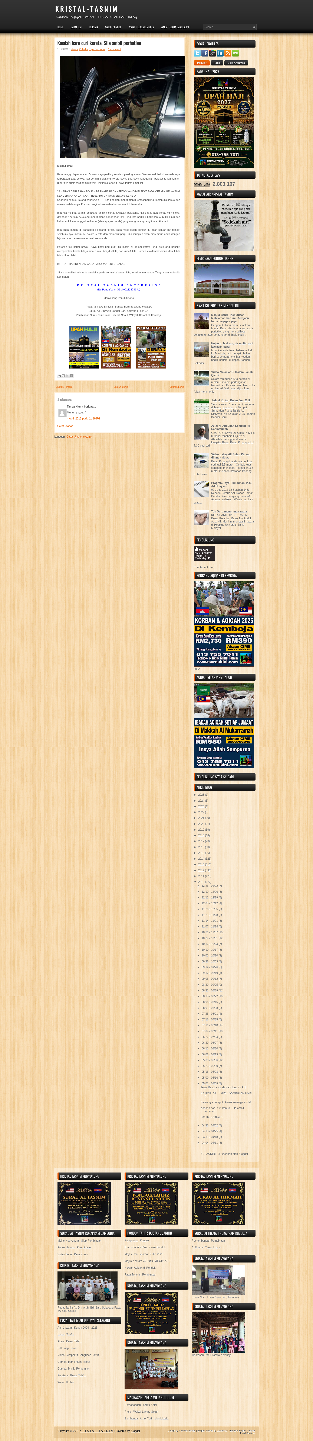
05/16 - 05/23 (210, 1071)
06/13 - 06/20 (210, 1048)
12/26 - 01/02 (210, 885)
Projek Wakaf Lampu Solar (141, 1411)
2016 (201, 847)
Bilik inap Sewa (66, 1348)
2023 (201, 806)
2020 (201, 824)
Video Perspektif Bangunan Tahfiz (78, 1355)
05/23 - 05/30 (210, 1066)
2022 (201, 812)
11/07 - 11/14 (210, 926)
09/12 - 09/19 (210, 973)
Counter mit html (204, 567)
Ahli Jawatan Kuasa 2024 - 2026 (77, 1327)
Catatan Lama (176, 387)
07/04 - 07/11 (210, 1031)
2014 (201, 858)
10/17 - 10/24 (210, 944)
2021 (201, 818)
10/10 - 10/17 (210, 949)
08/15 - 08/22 (210, 996)
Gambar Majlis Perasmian (73, 1368)
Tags (217, 62)
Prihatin (83, 49)
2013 (201, 864)
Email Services (248, 1433)
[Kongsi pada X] (67, 376)
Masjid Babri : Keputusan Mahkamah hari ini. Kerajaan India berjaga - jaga (230, 318)
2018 (201, 835)
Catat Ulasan (65, 426)
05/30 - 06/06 (210, 1060)
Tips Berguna (97, 49)
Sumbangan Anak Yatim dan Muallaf (147, 1418)
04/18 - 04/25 (210, 1131)
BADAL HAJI (76, 27)
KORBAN (93, 27)
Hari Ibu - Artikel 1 (212, 1117)
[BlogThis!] (63, 376)
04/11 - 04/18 (210, 1137)
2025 (201, 794)
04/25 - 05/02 (210, 1125)
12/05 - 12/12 (210, 903)
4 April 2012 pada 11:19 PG (83, 418)
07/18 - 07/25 (210, 1019)
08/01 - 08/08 (210, 1008)
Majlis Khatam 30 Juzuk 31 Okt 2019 (147, 1261)
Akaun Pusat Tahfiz (69, 1341)
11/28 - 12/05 (210, 909)
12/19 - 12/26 (210, 891)
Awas (74, 49)
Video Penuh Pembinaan (72, 1254)
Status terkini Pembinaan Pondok (145, 1247)
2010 (201, 882)
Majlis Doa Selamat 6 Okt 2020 (144, 1254)
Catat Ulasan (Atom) (79, 436)
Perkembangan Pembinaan (74, 1247)
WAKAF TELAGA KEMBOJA (141, 27)
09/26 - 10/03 (210, 961)
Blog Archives (236, 62)
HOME (60, 27)
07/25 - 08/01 (210, 1013)
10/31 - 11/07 (210, 932)
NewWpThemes (187, 1430)
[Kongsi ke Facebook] (71, 376)
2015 (201, 853)
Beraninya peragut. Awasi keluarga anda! (226, 1102)
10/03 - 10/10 (210, 955)
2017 (201, 841)
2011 (201, 876)
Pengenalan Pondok (137, 1240)
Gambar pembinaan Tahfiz (73, 1361)
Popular (202, 62)
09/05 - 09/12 (210, 978)
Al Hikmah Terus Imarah (206, 1247)
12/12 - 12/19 (210, 897)
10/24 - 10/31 (210, 938)
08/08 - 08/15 (210, 1002)
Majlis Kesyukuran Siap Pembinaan (79, 1240)
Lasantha (222, 1430)
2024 (201, 800)
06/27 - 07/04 (210, 1037)
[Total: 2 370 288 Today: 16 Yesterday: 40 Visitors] (204, 564)
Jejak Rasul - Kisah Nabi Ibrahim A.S (223, 1087)
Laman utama (121, 387)
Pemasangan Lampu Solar (141, 1404)
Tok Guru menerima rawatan (229, 511)
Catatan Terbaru (64, 387)
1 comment (114, 49)
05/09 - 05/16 (210, 1077)
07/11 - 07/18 (210, 1025)
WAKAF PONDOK (113, 27)
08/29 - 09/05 (210, 984)
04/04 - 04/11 (210, 1142)
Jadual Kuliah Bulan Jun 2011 (230, 400)
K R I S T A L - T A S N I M (86, 9)
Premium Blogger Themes (242, 1430)
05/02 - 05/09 (210, 1083)
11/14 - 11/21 (210, 920)
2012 (201, 870)
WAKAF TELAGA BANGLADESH (175, 27)
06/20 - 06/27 (210, 1042)
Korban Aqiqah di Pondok (140, 1267)
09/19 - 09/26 (210, 967)
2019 (201, 829)
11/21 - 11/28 (210, 915)
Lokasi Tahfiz (65, 1334)
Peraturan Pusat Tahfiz (71, 1375)
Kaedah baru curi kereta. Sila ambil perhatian (99, 42)
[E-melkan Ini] (59, 376)
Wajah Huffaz (65, 1382)
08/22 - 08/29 (210, 990)
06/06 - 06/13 (210, 1054)
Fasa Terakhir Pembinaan (140, 1274)
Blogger (243, 1153)
